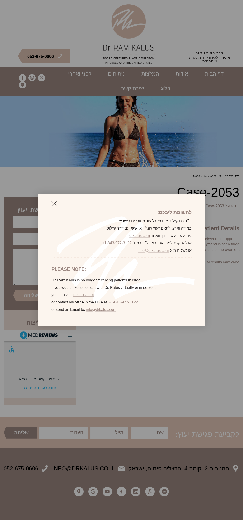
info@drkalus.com (153, 251)
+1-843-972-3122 (116, 243)
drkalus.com (139, 236)
